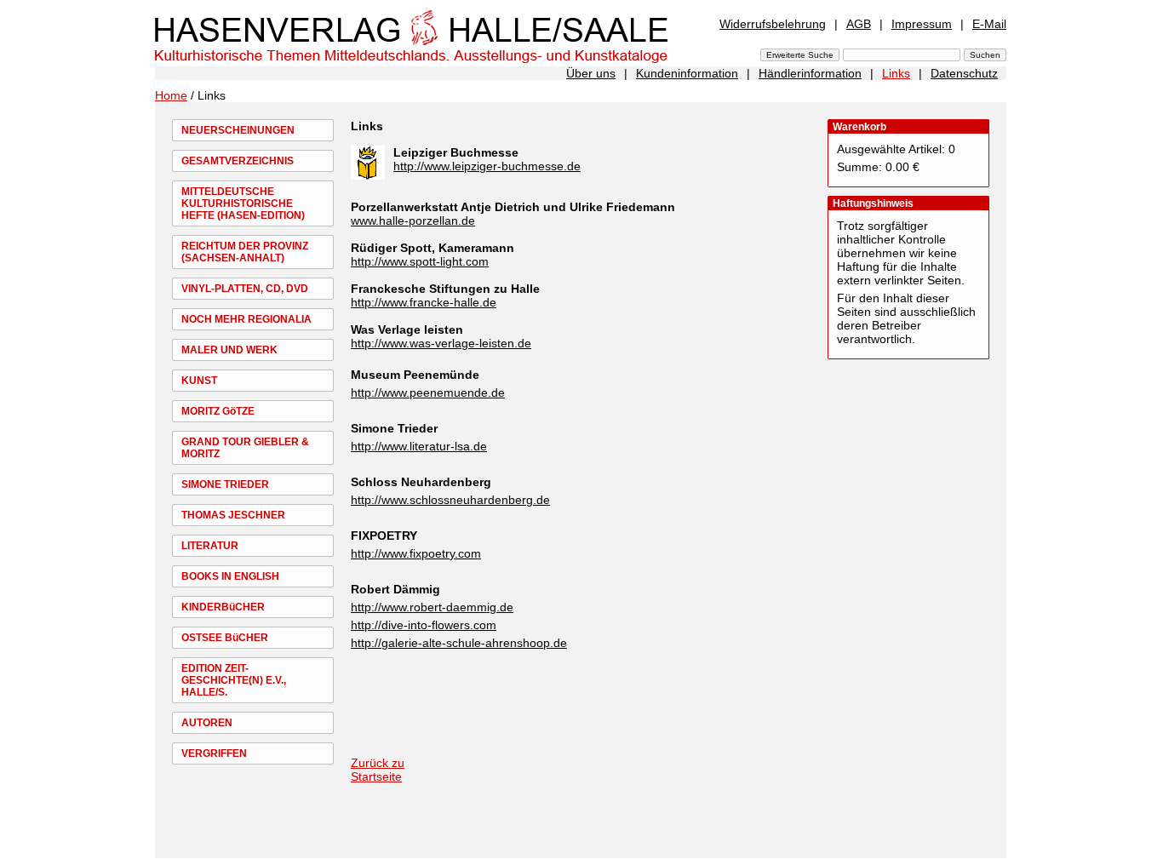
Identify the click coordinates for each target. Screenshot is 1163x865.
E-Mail (989, 24)
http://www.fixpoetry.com (416, 553)
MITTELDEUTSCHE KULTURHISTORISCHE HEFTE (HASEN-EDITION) (243, 203)
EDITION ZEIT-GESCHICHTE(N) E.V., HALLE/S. (233, 680)
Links (896, 73)
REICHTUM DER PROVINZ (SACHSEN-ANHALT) (244, 252)
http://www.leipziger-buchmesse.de (487, 166)
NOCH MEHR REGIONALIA (246, 319)
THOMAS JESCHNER (233, 515)
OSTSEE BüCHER (224, 638)
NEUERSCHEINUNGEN (238, 130)
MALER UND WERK (229, 350)
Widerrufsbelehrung (772, 24)
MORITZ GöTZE (218, 411)
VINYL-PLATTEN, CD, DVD (244, 289)
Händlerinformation (810, 73)
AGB (858, 24)
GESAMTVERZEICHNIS (237, 161)
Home (171, 95)
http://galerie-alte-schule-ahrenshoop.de (459, 643)
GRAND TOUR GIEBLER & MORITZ (245, 448)
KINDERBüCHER (223, 607)
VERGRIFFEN (214, 753)
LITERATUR (209, 546)
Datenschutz (964, 73)
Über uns (591, 73)
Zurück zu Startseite (377, 769)
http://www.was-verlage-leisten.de (441, 343)
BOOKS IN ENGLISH (230, 576)
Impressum (921, 24)
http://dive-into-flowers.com (423, 625)
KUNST (199, 381)
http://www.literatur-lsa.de (419, 446)
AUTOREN (206, 723)
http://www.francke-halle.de (423, 302)
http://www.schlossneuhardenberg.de (450, 500)
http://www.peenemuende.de (428, 392)
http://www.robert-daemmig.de (432, 607)
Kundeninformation (687, 73)
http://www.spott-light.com (420, 261)
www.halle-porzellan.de (413, 220)
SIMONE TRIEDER (225, 484)
